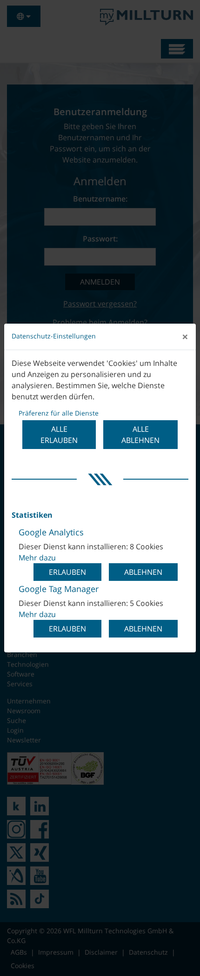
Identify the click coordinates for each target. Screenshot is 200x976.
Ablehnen (143, 572)
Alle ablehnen (140, 434)
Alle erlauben (59, 434)
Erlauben (67, 572)
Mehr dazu (37, 558)
